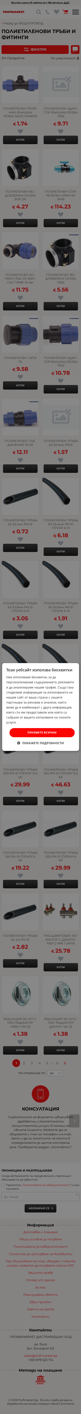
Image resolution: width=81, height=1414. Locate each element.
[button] (40, 742)
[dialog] (40, 707)
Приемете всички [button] (42, 732)
